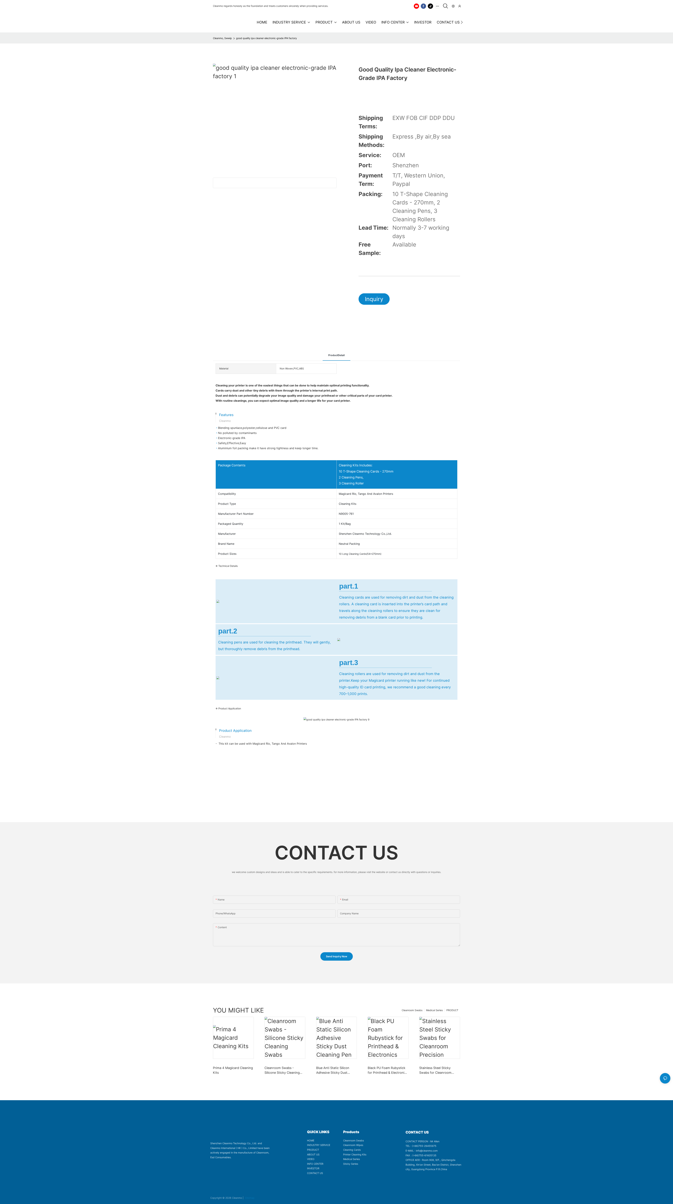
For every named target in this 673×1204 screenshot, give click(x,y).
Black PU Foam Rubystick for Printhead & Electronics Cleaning (388, 1070)
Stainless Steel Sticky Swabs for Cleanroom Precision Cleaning (435, 1070)
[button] (462, 22)
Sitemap (249, 1197)
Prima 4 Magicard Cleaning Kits (233, 1070)
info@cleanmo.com (427, 1150)
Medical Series (434, 1010)
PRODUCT (452, 1010)
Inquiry (374, 299)
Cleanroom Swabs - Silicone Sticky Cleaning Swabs (282, 1070)
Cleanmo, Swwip (222, 38)
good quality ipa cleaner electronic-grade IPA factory (266, 38)
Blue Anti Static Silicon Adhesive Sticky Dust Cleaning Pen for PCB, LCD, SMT (336, 1070)
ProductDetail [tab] (336, 355)
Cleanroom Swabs (412, 1010)
